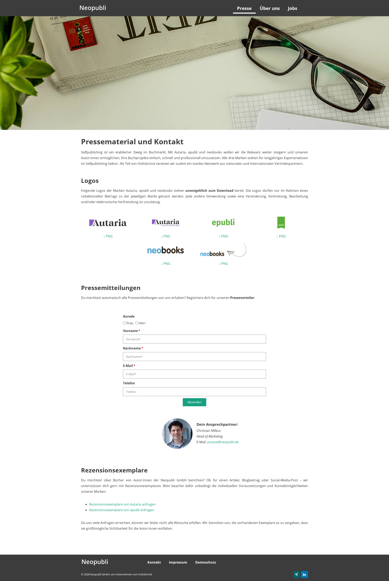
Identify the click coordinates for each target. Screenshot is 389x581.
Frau (129, 323)
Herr (142, 323)
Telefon (129, 383)
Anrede (129, 316)
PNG (108, 236)
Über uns (270, 8)
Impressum (178, 562)
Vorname (130, 331)
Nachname (132, 348)
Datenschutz (205, 562)
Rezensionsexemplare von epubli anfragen (121, 510)
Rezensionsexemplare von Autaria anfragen (122, 504)
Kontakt (154, 562)
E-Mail (128, 365)
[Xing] (296, 574)
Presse (244, 8)
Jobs (292, 8)
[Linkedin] (304, 574)
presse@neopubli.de (223, 442)
